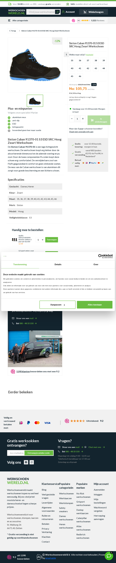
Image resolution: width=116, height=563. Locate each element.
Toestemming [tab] (20, 264)
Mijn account (101, 483)
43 (96, 68)
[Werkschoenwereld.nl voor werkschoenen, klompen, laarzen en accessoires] (16, 12)
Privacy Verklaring (47, 530)
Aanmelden (99, 489)
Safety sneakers (63, 509)
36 (80, 60)
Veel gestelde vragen (48, 496)
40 (72, 68)
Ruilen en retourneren (47, 517)
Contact (46, 541)
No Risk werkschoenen (83, 495)
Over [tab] (96, 264)
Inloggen (98, 494)
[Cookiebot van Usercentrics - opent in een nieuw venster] (100, 256)
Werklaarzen (65, 498)
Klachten (46, 536)
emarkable (50, 558)
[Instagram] (32, 462)
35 (72, 60)
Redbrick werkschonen (82, 536)
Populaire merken (81, 485)
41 (80, 68)
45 (72, 76)
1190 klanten (23, 371)
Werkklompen (66, 503)
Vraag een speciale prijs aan (81, 131)
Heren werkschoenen (66, 526)
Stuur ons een (25, 318)
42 (88, 68)
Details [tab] (58, 264)
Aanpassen (55, 304)
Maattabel (89, 55)
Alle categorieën (20, 20)
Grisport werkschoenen (83, 503)
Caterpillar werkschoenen (83, 520)
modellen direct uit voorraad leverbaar (89, 4)
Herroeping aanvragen (99, 517)
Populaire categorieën (66, 485)
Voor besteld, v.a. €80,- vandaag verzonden (37, 4)
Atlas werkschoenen (83, 528)
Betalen (45, 523)
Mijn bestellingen (100, 501)
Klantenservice (49, 483)
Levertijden (47, 502)
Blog (44, 489)
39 (104, 60)
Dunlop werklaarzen (82, 511)
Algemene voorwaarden (48, 509)
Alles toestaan (95, 304)
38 (96, 60)
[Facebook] (26, 462)
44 (104, 68)
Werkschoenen (66, 493)
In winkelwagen (101, 120)
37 (88, 60)
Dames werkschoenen (66, 518)
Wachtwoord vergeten (100, 509)
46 (80, 76)
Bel (24, 323)
